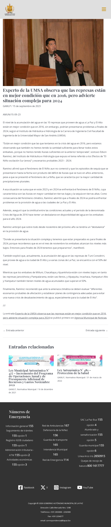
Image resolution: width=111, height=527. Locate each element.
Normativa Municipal (26, 389)
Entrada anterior (13, 330)
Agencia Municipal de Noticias (90, 317)
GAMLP (7, 106)
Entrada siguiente (97, 330)
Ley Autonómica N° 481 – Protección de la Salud (74, 371)
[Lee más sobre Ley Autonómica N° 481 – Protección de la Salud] (79, 360)
